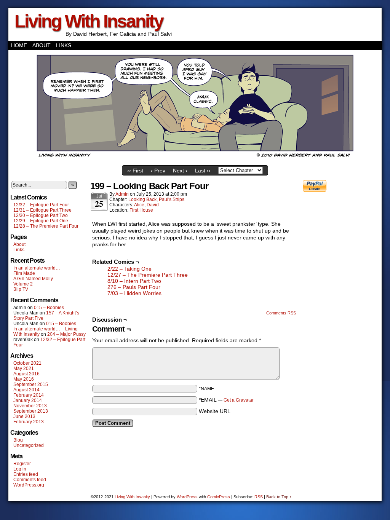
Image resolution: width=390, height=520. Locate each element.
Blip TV (20, 289)
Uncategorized (28, 445)
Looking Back (142, 199)
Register (22, 463)
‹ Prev (158, 170)
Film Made (24, 273)
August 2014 (26, 389)
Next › (180, 170)
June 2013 (24, 416)
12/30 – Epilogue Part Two (40, 215)
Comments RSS (281, 313)
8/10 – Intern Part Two (134, 281)
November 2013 (30, 405)
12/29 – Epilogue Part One (40, 220)
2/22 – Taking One (129, 269)
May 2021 (23, 368)
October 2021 (27, 363)
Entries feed (25, 474)
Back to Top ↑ (279, 496)
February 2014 (28, 395)
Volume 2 (23, 284)
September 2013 (30, 411)
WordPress (187, 496)
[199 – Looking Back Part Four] (195, 160)
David (153, 204)
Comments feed (29, 479)
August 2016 (26, 373)
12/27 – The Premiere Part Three (147, 275)
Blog (18, 440)
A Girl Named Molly (33, 278)
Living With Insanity (88, 21)
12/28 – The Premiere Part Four (45, 226)
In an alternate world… (36, 268)
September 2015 (30, 384)
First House (141, 210)
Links (63, 45)
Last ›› (203, 170)
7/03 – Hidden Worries (134, 293)
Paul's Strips (171, 199)
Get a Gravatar (239, 400)
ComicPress (218, 496)
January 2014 (27, 400)
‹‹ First (135, 170)
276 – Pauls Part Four (133, 287)
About (41, 45)
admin (122, 194)
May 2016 (23, 379)
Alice (139, 204)
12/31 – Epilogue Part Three (42, 210)
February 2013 (28, 421)
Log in (19, 469)
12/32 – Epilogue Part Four (41, 204)
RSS (258, 496)
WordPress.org (28, 485)
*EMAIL (226, 400)
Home (19, 45)
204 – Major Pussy (66, 334)
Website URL (214, 411)
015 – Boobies (49, 307)
